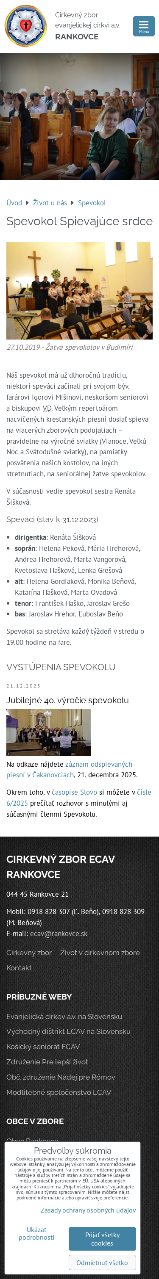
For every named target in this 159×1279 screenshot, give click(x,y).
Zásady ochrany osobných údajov (88, 1210)
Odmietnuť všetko (102, 1262)
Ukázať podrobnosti (36, 1233)
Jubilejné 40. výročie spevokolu (67, 700)
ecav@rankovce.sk (58, 933)
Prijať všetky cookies (102, 1238)
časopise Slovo (74, 792)
